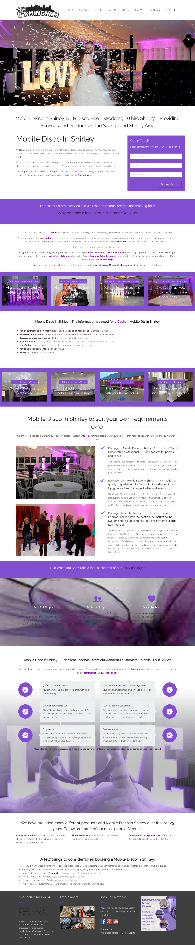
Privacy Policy (24, 937)
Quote (121, 321)
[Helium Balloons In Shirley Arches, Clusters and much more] (24, 373)
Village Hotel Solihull (26, 835)
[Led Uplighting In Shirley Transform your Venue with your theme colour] (122, 373)
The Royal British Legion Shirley (143, 835)
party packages (133, 568)
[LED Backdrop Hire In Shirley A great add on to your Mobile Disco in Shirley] (73, 373)
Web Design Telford (109, 932)
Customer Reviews (121, 213)
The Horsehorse (80, 835)
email (158, 749)
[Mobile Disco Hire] (102, 921)
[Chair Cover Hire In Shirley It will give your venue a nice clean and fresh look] (170, 373)
